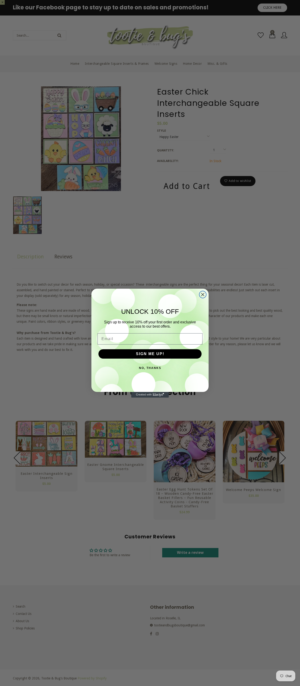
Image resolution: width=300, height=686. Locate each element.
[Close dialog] (202, 294)
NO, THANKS (150, 368)
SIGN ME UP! (150, 354)
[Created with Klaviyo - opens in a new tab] (150, 395)
